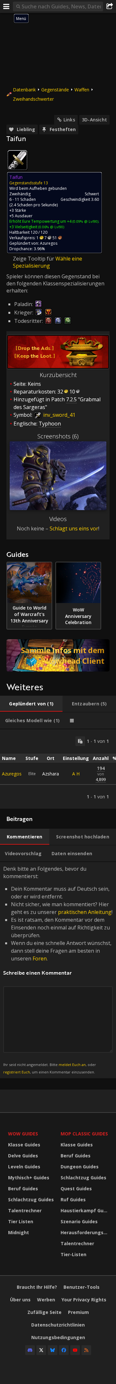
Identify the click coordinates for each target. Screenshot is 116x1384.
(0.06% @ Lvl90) (50, 226)
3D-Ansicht (94, 120)
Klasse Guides (24, 1145)
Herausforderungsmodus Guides (85, 1232)
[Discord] (30, 1350)
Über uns (20, 1300)
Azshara (50, 774)
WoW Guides (23, 1134)
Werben (46, 1300)
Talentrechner (25, 1210)
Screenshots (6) (58, 436)
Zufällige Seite (44, 1312)
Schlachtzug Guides (31, 1199)
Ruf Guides (73, 1199)
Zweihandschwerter (33, 99)
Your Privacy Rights (84, 1300)
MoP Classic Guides (84, 1134)
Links (69, 120)
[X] (41, 1350)
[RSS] (86, 1350)
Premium (78, 1312)
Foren (40, 958)
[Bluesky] (52, 1350)
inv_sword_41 (58, 414)
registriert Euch (16, 1072)
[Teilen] (109, 6)
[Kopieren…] (80, 741)
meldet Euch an (72, 1064)
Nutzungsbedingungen (58, 1337)
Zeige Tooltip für (34, 258)
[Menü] (6, 6)
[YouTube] (75, 1350)
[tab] (31, 704)
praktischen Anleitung (84, 912)
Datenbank (24, 90)
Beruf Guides (23, 1188)
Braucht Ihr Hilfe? (37, 1287)
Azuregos (12, 774)
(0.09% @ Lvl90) (85, 221)
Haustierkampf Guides (85, 1210)
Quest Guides (76, 1188)
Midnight (18, 1232)
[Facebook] (64, 1350)
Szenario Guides (79, 1221)
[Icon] (17, 160)
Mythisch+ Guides (28, 1177)
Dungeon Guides (80, 1167)
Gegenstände (55, 90)
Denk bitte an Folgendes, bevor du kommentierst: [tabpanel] (57, 969)
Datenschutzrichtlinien (58, 1325)
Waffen (81, 90)
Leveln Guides (24, 1167)
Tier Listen (20, 1221)
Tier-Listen (73, 1254)
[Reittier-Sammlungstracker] (58, 655)
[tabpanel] (58, 769)
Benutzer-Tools (81, 1287)
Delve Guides (23, 1156)
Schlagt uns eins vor (74, 528)
